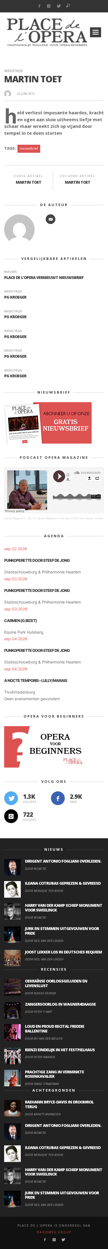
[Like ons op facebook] (58, 798)
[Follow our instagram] (11, 816)
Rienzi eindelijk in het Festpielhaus (60, 1049)
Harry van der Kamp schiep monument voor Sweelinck (63, 908)
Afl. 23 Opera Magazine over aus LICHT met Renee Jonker (65, 518)
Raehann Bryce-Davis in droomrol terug (59, 1104)
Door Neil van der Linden (44, 941)
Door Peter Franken (40, 1057)
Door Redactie (35, 868)
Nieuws (10, 272)
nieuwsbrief (29, 148)
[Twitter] (59, 6)
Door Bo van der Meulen (44, 1038)
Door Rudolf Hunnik (40, 993)
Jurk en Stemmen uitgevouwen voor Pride (62, 931)
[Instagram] (49, 6)
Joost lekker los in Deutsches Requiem (63, 952)
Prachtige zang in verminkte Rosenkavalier (54, 1074)
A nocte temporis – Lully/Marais (35, 680)
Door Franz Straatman (42, 1084)
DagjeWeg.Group (54, 1232)
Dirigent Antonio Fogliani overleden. (63, 861)
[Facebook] (39, 6)
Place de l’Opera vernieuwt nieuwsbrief (44, 277)
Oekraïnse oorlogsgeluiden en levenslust (56, 983)
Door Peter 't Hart (38, 1012)
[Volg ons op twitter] (11, 798)
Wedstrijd (13, 70)
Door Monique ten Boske (44, 891)
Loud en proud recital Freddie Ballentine (54, 1029)
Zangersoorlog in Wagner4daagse (60, 1004)
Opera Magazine (14, 518)
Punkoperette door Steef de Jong (37, 560)
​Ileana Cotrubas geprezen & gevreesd (63, 883)
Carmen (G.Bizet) (20, 620)
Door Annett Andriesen (43, 1114)
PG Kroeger (15, 297)
